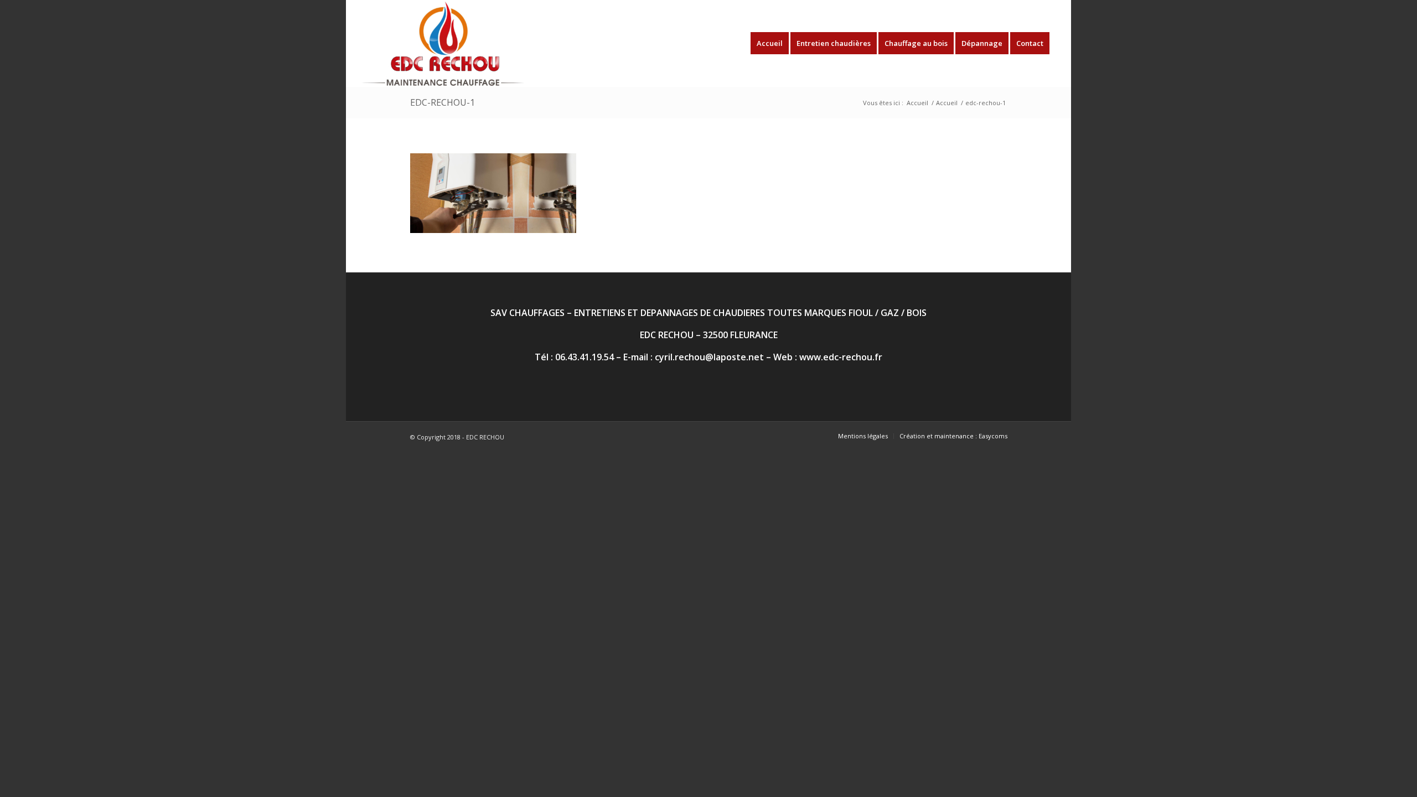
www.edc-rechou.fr (840, 357)
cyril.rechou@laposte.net (709, 357)
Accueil (917, 103)
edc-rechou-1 (442, 102)
